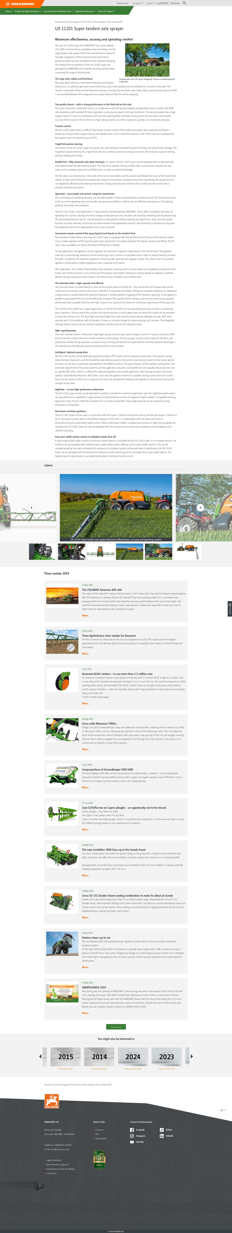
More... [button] (86, 615)
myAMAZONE (162, 3)
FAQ (97, 1134)
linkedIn (169, 1136)
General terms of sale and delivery (60, 1169)
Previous (32, 508)
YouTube (140, 1142)
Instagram (140, 1136)
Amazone (59, 22)
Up (221, 1109)
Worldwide (175, 3)
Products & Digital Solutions (27, 11)
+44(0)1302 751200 (62, 1145)
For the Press (86, 22)
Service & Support (105, 11)
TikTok (168, 1130)
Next (200, 508)
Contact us (99, 1130)
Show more (116, 1027)
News (8, 11)
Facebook (140, 1130)
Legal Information (54, 1160)
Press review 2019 (114, 22)
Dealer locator (122, 3)
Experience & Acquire (84, 11)
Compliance (51, 1173)
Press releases (99, 22)
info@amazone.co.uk (60, 1149)
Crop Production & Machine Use (57, 11)
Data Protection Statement (57, 1164)
